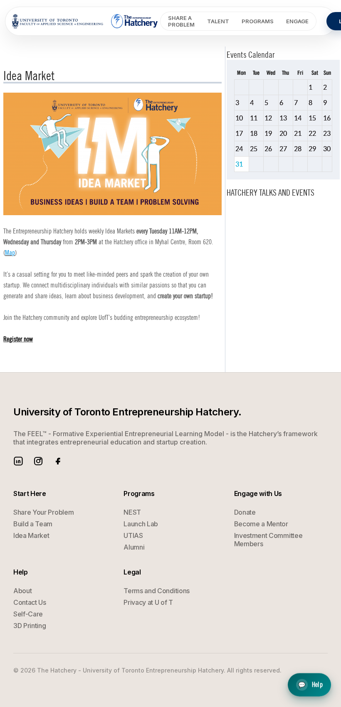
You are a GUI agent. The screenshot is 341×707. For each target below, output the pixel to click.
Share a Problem (181, 21)
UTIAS (133, 535)
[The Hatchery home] (135, 21)
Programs (258, 21)
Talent (218, 21)
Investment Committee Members (268, 539)
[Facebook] (58, 461)
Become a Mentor (261, 524)
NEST (132, 512)
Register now (18, 339)
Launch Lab (141, 524)
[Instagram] (38, 461)
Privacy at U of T (148, 602)
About (22, 591)
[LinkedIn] (18, 461)
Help (310, 685)
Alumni (134, 547)
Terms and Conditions (157, 591)
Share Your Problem (43, 512)
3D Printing (29, 625)
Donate (245, 512)
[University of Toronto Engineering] (57, 21)
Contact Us (29, 602)
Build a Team (32, 524)
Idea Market (31, 535)
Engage (297, 21)
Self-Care (28, 614)
